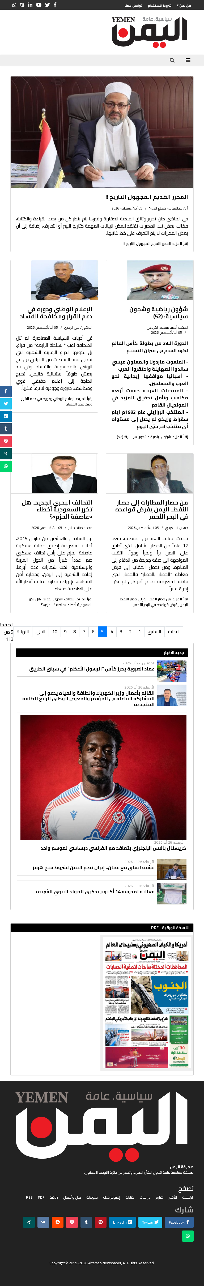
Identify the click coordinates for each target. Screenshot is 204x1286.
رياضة (54, 1197)
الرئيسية (188, 1197)
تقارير (159, 1197)
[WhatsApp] (14, 5)
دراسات (145, 1197)
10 (54, 631)
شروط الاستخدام (160, 5)
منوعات (92, 1197)
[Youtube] (38, 5)
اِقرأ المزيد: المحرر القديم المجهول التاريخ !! (156, 243)
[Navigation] (188, 60)
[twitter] (47, 5)
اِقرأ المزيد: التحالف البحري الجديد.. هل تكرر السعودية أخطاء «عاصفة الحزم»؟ (60, 602)
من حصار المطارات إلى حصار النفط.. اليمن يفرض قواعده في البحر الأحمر (151, 509)
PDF (41, 1197)
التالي (40, 631)
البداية (174, 631)
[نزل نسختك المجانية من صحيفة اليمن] (102, 1003)
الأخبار (173, 1197)
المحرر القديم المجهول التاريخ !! (146, 196)
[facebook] (55, 5)
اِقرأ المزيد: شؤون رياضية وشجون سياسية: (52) (152, 436)
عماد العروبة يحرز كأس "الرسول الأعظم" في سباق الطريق (92, 669)
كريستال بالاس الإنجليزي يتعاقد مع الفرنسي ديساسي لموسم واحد (113, 848)
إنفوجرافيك (111, 1197)
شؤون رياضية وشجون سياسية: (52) (158, 313)
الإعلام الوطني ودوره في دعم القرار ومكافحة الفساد (56, 313)
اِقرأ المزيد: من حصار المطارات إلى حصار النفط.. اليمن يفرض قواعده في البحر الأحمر (153, 602)
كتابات (129, 1197)
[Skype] (22, 5)
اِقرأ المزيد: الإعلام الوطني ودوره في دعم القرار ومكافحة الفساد (56, 401)
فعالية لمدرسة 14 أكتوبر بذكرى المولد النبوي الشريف (95, 892)
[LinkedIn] (30, 5)
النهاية (23, 631)
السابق (154, 631)
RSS (29, 1197)
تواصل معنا (133, 5)
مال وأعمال (72, 1197)
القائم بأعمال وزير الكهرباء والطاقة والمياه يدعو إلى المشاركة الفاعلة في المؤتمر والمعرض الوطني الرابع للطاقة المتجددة (88, 698)
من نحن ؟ (184, 5)
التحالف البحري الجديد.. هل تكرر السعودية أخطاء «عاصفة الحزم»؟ (57, 509)
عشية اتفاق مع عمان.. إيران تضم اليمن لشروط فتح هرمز (94, 867)
